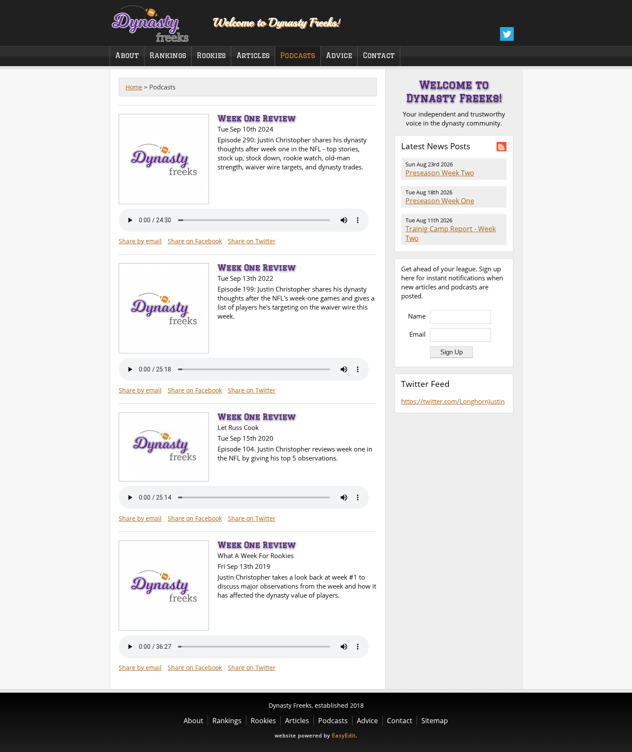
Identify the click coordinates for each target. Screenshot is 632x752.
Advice (339, 55)
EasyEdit (344, 735)
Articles (253, 55)
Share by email (140, 241)
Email (417, 334)
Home (134, 87)
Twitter (507, 34)
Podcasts (297, 55)
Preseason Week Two (439, 173)
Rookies (211, 55)
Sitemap (434, 720)
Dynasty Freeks (156, 21)
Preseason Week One (439, 201)
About (127, 55)
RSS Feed (501, 146)
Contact (379, 55)
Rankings (168, 55)
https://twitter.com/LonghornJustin (453, 401)
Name (417, 316)
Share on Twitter (252, 241)
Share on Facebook (195, 241)
